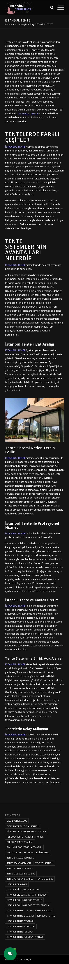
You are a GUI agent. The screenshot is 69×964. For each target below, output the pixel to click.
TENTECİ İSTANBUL (44, 863)
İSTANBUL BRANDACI (17, 884)
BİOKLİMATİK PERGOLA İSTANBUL (23, 826)
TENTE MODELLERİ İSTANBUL (21, 873)
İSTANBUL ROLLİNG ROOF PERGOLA (24, 900)
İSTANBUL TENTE (17, 20)
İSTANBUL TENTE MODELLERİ (21, 926)
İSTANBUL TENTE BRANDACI (20, 915)
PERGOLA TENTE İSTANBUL (20, 842)
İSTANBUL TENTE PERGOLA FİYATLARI (25, 936)
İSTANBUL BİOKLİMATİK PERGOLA (23, 889)
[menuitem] (50, 7)
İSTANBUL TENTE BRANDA (39, 910)
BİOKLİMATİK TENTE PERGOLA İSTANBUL (26, 831)
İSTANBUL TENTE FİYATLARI (20, 921)
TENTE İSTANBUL (45, 878)
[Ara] (50, 7)
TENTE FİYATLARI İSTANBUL (20, 868)
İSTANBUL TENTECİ (46, 915)
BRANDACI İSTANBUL (17, 820)
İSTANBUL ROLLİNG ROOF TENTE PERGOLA (28, 905)
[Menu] (59, 7)
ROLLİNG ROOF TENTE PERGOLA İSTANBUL (28, 852)
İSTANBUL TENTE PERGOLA (20, 931)
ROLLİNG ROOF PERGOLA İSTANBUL (24, 847)
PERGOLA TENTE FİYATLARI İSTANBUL (25, 836)
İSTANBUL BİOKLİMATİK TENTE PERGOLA (26, 894)
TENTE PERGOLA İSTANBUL (20, 878)
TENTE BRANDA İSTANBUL (19, 863)
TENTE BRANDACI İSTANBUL (20, 857)
